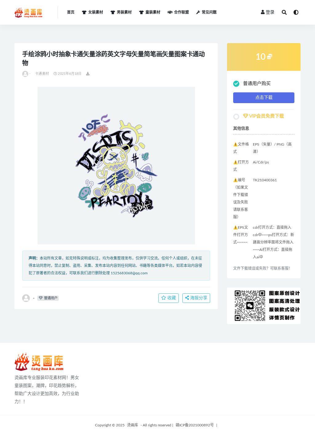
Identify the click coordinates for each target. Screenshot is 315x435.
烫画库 (132, 425)
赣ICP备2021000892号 (195, 425)
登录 (270, 12)
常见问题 (209, 12)
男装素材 (124, 12)
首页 (70, 12)
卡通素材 (42, 73)
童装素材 (153, 12)
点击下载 (264, 97)
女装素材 (95, 12)
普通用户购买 (257, 83)
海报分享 (198, 298)
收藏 (171, 298)
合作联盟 (181, 12)
